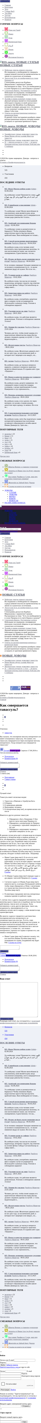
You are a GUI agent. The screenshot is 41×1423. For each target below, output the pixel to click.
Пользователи (10, 17)
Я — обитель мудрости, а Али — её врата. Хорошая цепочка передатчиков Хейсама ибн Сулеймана (22, 144)
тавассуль (8, 733)
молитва (8, 434)
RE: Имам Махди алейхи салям (18, 189)
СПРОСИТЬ (5, 1)
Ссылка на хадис (14, 942)
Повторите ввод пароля (31, 1376)
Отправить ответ (6, 1019)
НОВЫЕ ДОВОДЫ (12, 129)
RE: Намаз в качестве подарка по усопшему (23, 377)
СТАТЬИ (12, 492)
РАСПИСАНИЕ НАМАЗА (15, 503)
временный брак (11, 452)
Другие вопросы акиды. (9, 753)
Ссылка (7, 872)
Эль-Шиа (8, 13)
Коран (7, 436)
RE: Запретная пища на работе (17, 293)
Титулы (7, 15)
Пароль (3, 1362)
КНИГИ (12, 499)
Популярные (9, 777)
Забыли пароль (12, 1365)
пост (6, 444)
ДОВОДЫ (9, 490)
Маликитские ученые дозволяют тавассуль (21, 140)
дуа (6, 442)
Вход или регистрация (8, 531)
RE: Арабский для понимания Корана (20, 223)
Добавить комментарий (9, 762)
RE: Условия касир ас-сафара (17, 275)
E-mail (29, 1371)
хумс (6, 450)
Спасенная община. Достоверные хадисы (21, 91)
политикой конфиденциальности (13, 1398)
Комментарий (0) (11, 758)
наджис (7, 448)
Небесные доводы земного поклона (18, 70)
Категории (9, 7)
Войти (13, 1390)
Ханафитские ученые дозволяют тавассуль (21, 134)
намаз (7, 446)
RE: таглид (9, 361)
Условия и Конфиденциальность (12, 162)
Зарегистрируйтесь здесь (9, 1367)
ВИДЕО (12, 497)
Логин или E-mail (7, 1360)
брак (6, 438)
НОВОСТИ (13, 501)
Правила (8, 20)
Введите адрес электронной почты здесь (15, 1404)
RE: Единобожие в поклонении (17, 205)
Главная (8, 5)
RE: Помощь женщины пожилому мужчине (23, 395)
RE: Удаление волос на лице (16, 311)
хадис (7, 440)
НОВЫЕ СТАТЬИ (11, 65)
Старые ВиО (9, 11)
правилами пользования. (28, 1023)
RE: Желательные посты (15, 345)
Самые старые (10, 779)
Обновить (4, 951)
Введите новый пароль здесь (11, 1417)
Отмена (3, 771)
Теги (6, 9)
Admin (33, 189)
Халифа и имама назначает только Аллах (20, 99)
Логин (2, 1371)
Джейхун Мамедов (19, 243)
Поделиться (9, 756)
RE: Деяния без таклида (14, 327)
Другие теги (5, 456)
